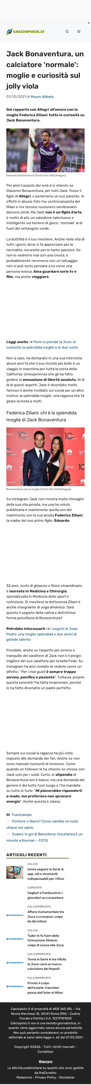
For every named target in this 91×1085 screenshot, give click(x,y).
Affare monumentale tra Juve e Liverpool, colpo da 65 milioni (46, 916)
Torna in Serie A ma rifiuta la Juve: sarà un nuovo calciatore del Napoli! (47, 964)
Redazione (24, 1077)
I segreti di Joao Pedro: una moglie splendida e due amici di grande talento (41, 634)
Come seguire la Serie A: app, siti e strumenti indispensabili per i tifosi (46, 874)
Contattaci (45, 1052)
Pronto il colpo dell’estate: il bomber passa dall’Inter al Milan (45, 988)
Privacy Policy (45, 1077)
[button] (67, 31)
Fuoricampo (22, 815)
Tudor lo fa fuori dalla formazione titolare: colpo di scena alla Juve (46, 940)
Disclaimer (67, 1077)
